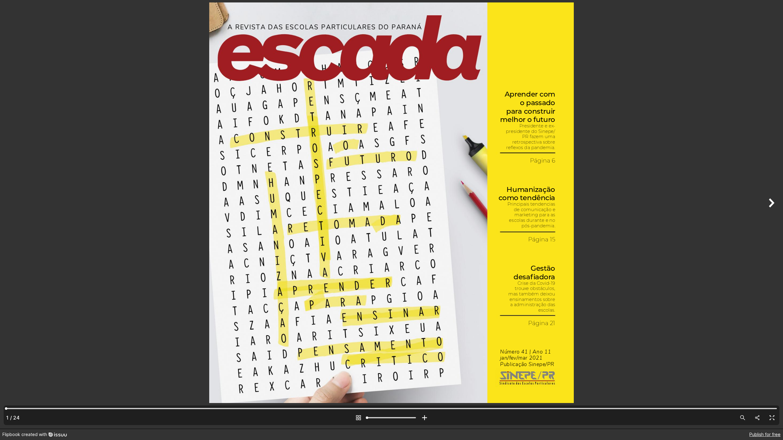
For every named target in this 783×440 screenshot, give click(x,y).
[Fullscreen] (772, 418)
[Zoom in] (424, 418)
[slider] (391, 418)
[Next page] (771, 214)
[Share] (757, 418)
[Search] (743, 418)
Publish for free (765, 434)
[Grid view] (358, 418)
